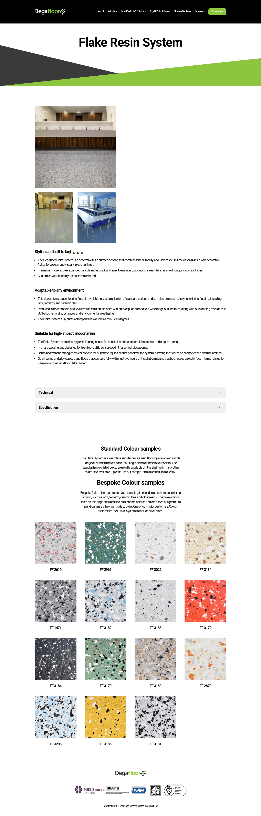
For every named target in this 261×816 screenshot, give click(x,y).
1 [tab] (69, 253)
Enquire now (217, 11)
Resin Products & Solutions (133, 11)
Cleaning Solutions (182, 11)
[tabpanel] (54, 217)
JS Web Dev (152, 806)
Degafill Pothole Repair (159, 11)
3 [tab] (77, 253)
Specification (48, 408)
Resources (199, 11)
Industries (112, 11)
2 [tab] (73, 253)
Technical (46, 392)
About (101, 11)
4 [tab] (82, 253)
